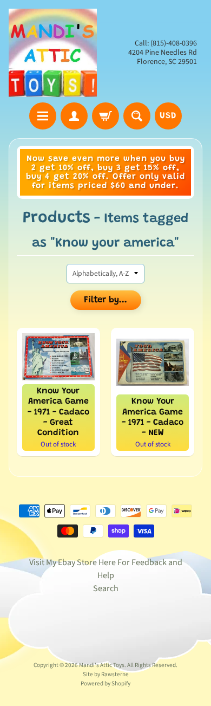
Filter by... (105, 300)
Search (105, 588)
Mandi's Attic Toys (101, 665)
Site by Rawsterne (106, 674)
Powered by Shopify (105, 683)
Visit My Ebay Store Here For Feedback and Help (105, 568)
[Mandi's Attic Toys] (53, 53)
